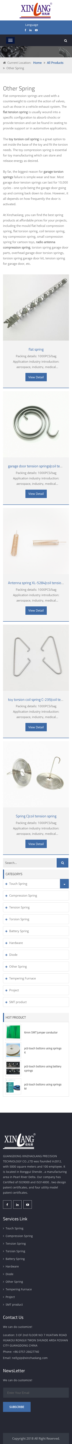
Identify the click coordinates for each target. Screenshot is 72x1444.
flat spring (36, 349)
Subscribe (16, 1407)
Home (37, 63)
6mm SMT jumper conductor (41, 1032)
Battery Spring (19, 931)
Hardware (16, 943)
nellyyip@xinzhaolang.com (30, 1358)
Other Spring (18, 966)
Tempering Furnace (22, 978)
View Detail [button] (36, 377)
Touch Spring (18, 884)
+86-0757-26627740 (26, 1352)
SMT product (18, 1002)
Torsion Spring (19, 919)
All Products (55, 63)
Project (14, 990)
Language (31, 25)
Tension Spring (19, 907)
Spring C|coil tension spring (36, 816)
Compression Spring (23, 895)
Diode (13, 955)
